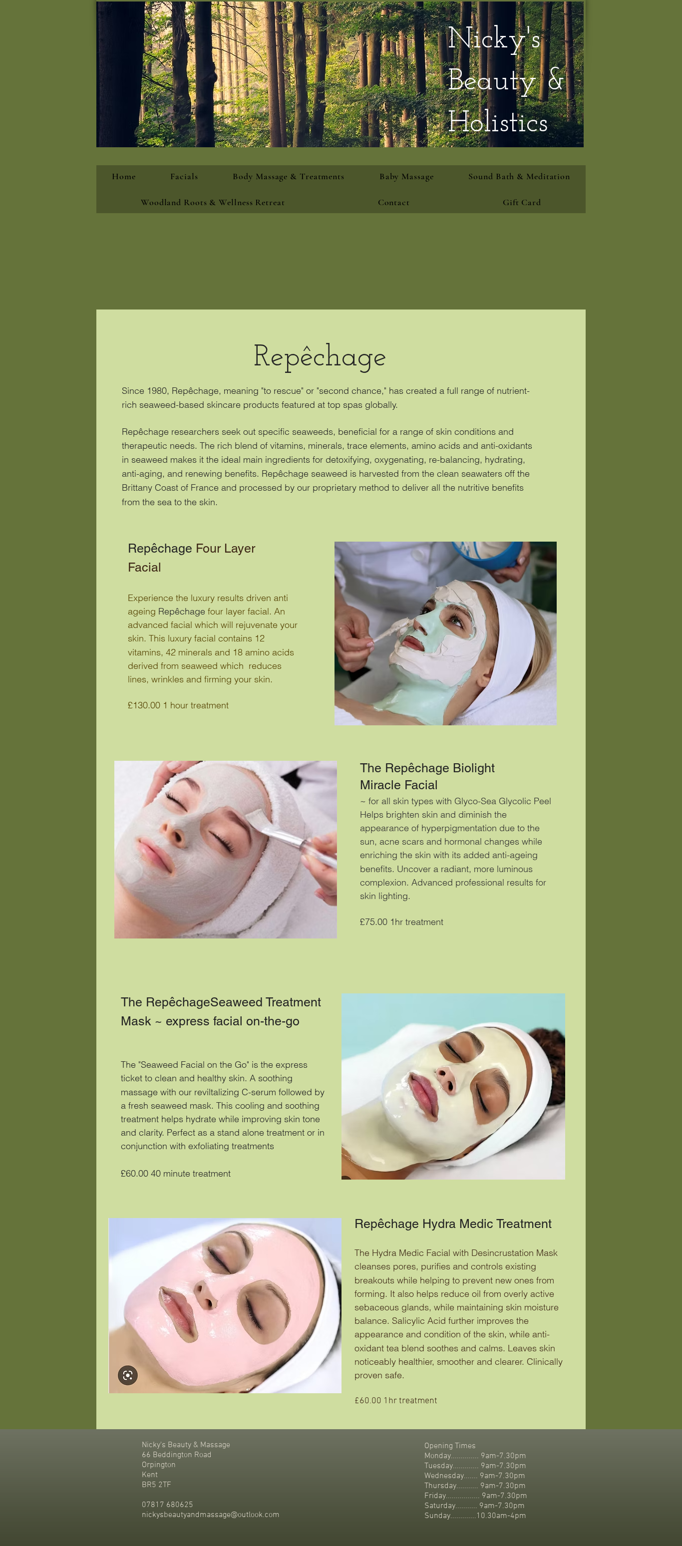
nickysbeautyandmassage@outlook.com (211, 1515)
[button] (289, 176)
